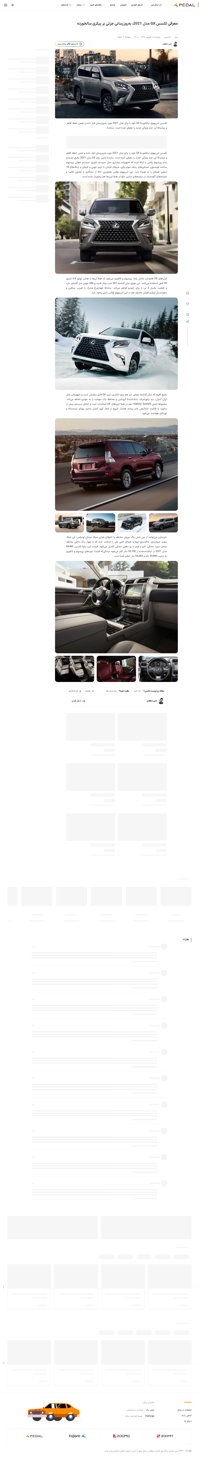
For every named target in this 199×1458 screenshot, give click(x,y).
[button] (57, 1411)
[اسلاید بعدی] (3, 1287)
